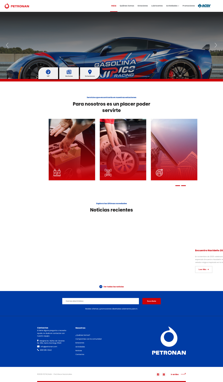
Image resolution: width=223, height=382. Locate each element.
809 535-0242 (46, 350)
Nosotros (80, 327)
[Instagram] (164, 374)
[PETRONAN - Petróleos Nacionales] (17, 6)
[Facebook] (158, 374)
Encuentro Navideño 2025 (57, 250)
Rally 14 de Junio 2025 (157, 250)
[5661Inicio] (162, 231)
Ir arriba (175, 374)
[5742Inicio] (111, 231)
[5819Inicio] (60, 231)
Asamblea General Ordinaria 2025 (110, 252)
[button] (7, 45)
